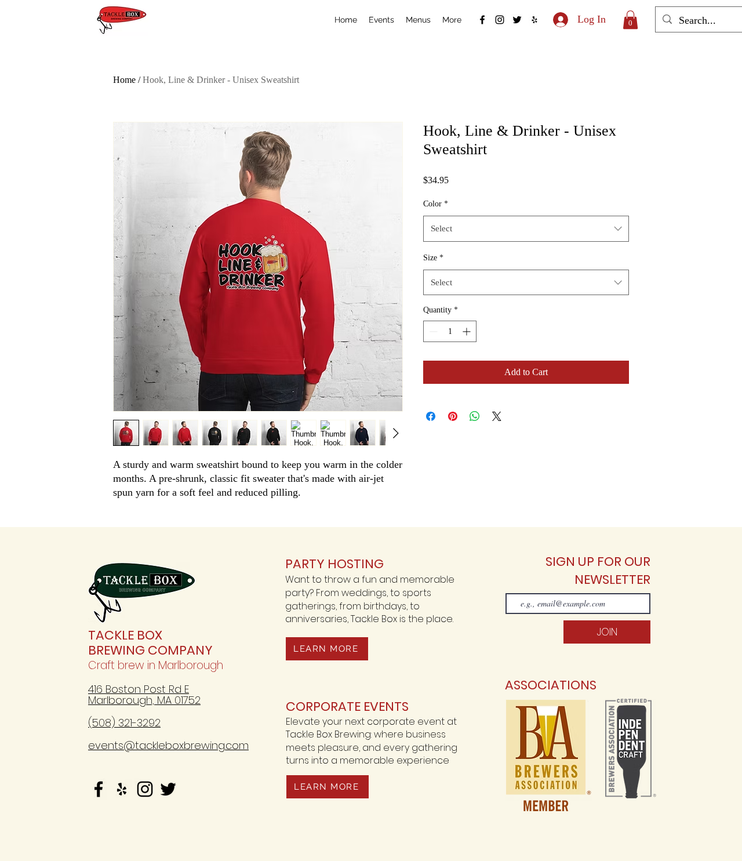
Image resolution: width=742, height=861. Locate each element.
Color (435, 203)
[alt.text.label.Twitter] (517, 20)
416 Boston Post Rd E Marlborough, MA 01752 (144, 694)
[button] (630, 19)
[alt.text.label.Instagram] (499, 20)
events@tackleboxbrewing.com (168, 745)
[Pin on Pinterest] (453, 416)
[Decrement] (432, 331)
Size (433, 257)
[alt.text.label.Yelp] (534, 20)
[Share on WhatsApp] (475, 416)
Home (124, 80)
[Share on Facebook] (431, 416)
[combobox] (526, 228)
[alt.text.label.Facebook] (482, 20)
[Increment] (467, 331)
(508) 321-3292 (124, 722)
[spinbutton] (449, 331)
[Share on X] (497, 416)
